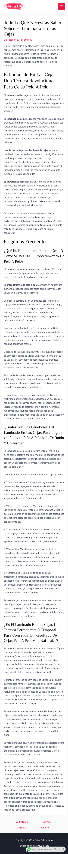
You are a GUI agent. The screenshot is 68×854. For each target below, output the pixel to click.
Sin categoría (11, 39)
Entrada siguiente (46, 822)
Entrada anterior (22, 822)
